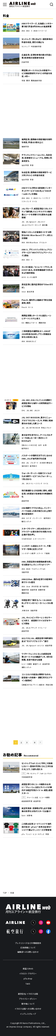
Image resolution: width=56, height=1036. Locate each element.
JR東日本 (25, 610)
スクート (40, 553)
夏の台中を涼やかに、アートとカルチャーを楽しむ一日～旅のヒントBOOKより (37, 438)
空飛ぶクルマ (46, 428)
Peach (24, 307)
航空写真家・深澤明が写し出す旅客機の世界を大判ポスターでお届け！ (37, 810)
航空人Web (28, 968)
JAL (23, 222)
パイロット (43, 242)
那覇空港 (41, 590)
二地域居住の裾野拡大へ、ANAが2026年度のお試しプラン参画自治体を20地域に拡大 (36, 334)
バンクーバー (37, 518)
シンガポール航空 (28, 553)
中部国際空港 (36, 46)
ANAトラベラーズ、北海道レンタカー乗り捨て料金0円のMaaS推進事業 (37, 25)
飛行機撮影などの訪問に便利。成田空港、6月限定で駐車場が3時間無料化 (37, 493)
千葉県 (47, 553)
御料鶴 (45, 225)
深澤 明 (29, 815)
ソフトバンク (26, 201)
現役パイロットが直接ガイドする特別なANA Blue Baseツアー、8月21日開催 (37, 235)
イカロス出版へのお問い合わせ (28, 1008)
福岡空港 (25, 147)
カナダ (28, 518)
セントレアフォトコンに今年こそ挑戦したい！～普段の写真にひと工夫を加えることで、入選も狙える (37, 766)
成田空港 (25, 501)
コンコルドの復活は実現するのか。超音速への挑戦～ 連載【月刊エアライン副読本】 (37, 677)
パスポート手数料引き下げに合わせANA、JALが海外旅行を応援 (37, 457)
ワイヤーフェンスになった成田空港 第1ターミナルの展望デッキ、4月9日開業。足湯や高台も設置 (37, 656)
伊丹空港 (35, 586)
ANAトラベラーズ (40, 31)
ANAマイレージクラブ (41, 198)
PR (28, 773)
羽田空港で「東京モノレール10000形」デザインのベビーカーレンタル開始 (37, 603)
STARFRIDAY (27, 539)
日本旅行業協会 (46, 463)
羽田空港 (25, 572)
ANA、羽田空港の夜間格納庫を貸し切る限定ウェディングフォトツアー (37, 563)
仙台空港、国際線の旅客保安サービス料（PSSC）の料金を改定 (37, 174)
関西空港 (42, 323)
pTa (23, 834)
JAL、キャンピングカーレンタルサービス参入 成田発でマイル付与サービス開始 (37, 620)
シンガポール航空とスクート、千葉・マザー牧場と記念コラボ (37, 547)
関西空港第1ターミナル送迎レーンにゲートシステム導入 (36, 317)
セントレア (26, 46)
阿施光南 (49, 685)
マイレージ (42, 628)
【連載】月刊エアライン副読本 (33, 685)
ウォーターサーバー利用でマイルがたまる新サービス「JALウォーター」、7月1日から (37, 476)
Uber (24, 292)
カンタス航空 (32, 277)
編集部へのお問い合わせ (28, 952)
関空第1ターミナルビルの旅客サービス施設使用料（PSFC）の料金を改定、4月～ (37, 73)
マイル (34, 201)
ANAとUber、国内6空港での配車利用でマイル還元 (37, 581)
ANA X (29, 31)
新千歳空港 (44, 586)
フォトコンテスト (46, 773)
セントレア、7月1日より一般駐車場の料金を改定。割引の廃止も (37, 40)
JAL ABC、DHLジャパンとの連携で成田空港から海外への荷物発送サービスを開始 (37, 403)
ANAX (28, 569)
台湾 (45, 445)
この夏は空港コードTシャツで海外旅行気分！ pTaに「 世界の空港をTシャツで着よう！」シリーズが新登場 (37, 826)
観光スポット (27, 521)
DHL (23, 410)
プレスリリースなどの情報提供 (28, 943)
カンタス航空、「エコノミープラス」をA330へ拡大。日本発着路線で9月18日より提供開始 (37, 270)
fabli (24, 815)
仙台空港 (25, 165)
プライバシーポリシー (28, 998)
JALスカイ (41, 222)
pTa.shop (28, 978)
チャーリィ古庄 (32, 797)
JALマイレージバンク (34, 483)
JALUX (37, 410)
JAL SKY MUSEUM (33, 428)
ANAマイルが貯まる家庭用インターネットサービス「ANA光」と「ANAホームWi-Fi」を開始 (37, 190)
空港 (23, 81)
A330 (24, 277)
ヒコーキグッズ (38, 834)
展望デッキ (37, 664)
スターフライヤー (39, 539)
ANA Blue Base (32, 242)
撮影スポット (27, 667)
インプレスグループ (28, 1013)
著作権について (28, 1003)
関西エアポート (32, 323)
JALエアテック (31, 628)
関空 (28, 81)
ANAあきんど (31, 341)
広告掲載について (28, 947)
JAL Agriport (31, 222)
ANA (23, 31)
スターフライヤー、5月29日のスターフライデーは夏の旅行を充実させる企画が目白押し (37, 531)
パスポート (34, 463)
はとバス (40, 645)
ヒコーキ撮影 (27, 664)
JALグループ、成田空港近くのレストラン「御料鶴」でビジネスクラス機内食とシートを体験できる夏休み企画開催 (37, 213)
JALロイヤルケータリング (31, 225)
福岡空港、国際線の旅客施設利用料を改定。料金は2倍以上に (37, 141)
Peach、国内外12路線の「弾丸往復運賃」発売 (37, 301)
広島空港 (25, 62)
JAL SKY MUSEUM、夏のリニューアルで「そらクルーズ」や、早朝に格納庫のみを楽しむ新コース (37, 420)
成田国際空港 (27, 801)
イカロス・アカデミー (28, 973)
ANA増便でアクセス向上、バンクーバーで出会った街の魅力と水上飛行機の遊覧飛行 (37, 511)
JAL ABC (29, 410)
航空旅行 (25, 448)
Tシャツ (29, 834)
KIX (23, 323)
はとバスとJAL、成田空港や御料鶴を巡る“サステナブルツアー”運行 (37, 640)
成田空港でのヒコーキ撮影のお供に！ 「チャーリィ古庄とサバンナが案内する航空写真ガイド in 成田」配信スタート (37, 789)
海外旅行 (25, 466)
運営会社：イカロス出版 (28, 993)
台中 (40, 445)
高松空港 (30, 292)
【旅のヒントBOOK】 (29, 445)
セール (30, 307)
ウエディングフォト (39, 569)
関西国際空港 (36, 81)
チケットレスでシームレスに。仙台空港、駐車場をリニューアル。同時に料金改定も (37, 157)
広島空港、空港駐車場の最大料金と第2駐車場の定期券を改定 (37, 56)
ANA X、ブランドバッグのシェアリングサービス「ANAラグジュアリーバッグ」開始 (37, 252)
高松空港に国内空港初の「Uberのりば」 (37, 286)
